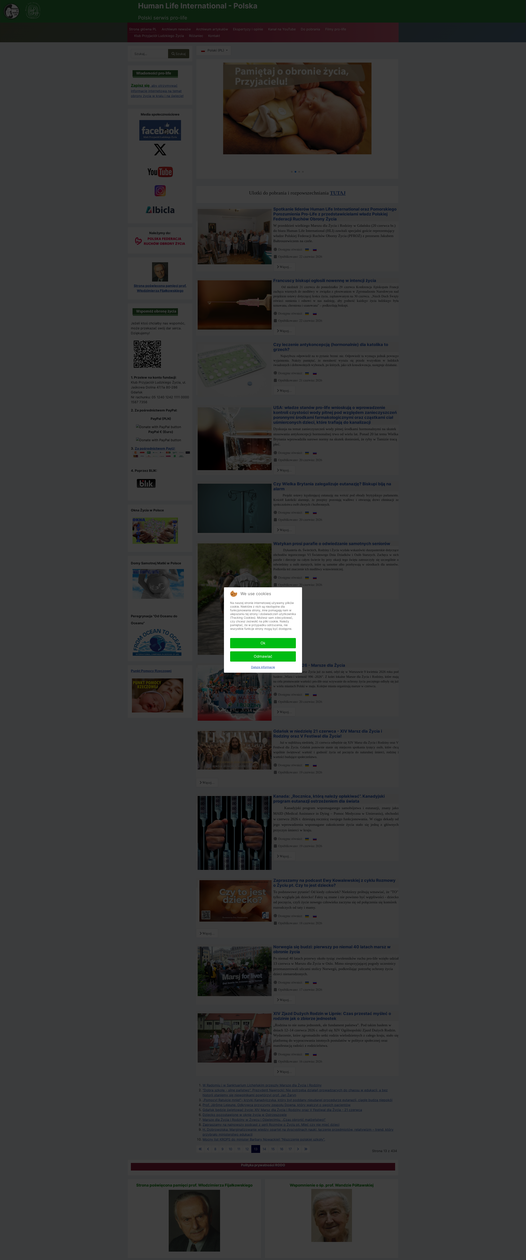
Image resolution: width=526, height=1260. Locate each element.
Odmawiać (263, 656)
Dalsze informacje (263, 667)
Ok (263, 643)
